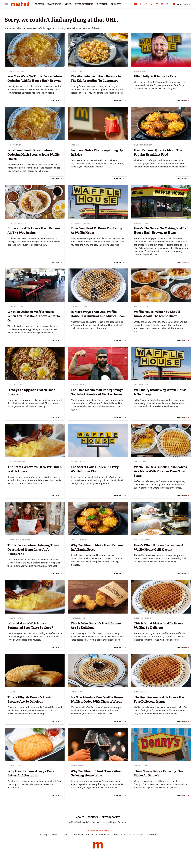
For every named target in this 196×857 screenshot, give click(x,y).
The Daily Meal (134, 834)
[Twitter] (140, 5)
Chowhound (77, 834)
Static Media (82, 822)
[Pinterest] (151, 5)
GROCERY (116, 4)
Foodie (89, 834)
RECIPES (39, 4)
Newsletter (183, 4)
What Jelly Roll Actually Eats (155, 76)
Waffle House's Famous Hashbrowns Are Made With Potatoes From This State (160, 471)
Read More (55, 101)
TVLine (66, 834)
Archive (93, 817)
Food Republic (102, 834)
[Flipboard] (156, 5)
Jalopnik (56, 834)
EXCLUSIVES (54, 4)
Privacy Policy (111, 817)
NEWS (68, 4)
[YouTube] (135, 5)
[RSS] (167, 5)
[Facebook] (130, 5)
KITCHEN (102, 4)
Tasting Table (118, 834)
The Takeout (151, 834)
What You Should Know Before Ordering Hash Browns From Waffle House (33, 154)
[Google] (162, 5)
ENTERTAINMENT (84, 4)
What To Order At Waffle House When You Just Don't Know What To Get (33, 316)
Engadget (44, 834)
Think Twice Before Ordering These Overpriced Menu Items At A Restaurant (33, 549)
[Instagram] (146, 5)
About (80, 817)
